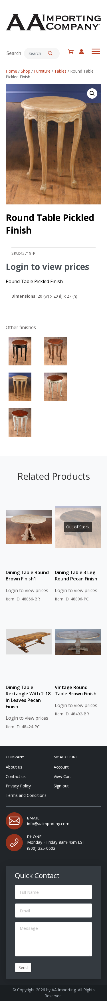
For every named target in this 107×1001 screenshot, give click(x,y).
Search (14, 53)
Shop (25, 71)
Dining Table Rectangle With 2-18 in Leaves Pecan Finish (28, 697)
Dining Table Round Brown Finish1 (27, 575)
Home (11, 71)
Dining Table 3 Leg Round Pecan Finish (76, 575)
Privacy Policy (18, 786)
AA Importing (64, 990)
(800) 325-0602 (41, 848)
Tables (60, 71)
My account (84, 51)
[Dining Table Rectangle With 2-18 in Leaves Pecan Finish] (29, 642)
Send (23, 967)
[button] (50, 53)
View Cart (62, 776)
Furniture (42, 71)
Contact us (16, 776)
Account (61, 767)
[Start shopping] (72, 52)
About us (14, 767)
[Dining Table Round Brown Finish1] (29, 527)
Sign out (61, 786)
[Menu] (95, 51)
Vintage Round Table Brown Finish (75, 690)
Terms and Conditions (26, 795)
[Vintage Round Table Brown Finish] (78, 642)
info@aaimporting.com (48, 823)
